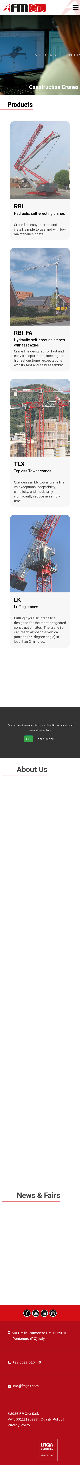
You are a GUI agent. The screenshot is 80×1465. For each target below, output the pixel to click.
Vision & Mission (20, 1139)
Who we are (14, 847)
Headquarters (16, 948)
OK (28, 739)
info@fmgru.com (25, 1386)
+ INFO (8, 878)
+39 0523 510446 (26, 1362)
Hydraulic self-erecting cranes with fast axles (39, 338)
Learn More (45, 739)
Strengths (12, 1038)
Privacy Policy (19, 1425)
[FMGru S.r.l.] (24, 8)
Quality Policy (51, 1419)
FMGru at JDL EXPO (23, 1273)
